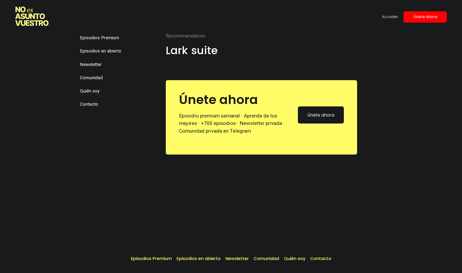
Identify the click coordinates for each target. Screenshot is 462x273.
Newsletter (91, 64)
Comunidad (91, 77)
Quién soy (90, 91)
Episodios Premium (99, 37)
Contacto (89, 104)
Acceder (390, 16)
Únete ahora (425, 17)
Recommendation (185, 36)
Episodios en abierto (100, 51)
